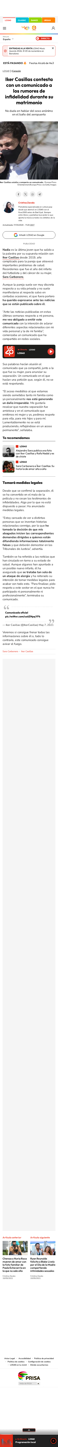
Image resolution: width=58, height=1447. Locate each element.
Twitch (41, 1290)
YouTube (22, 1290)
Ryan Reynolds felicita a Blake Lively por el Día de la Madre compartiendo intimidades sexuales (42, 1264)
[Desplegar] (29, 1430)
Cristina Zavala (26, 202)
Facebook (18, 194)
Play (53, 1441)
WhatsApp (32, 194)
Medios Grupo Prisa (29, 1383)
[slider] (29, 1434)
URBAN (47, 20)
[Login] (53, 28)
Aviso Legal (9, 1358)
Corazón (16, 71)
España (6, 39)
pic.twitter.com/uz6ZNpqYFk (22, 616)
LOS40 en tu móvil (18, 1365)
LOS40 (8, 20)
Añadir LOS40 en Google (31, 235)
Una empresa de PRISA (29, 1375)
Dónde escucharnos (39, 1365)
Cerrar (53, 48)
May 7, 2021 (46, 625)
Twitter (25, 194)
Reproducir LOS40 (51, 351)
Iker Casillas (27, 651)
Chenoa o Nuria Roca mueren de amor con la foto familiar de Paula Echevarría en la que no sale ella (15, 1264)
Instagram (9, 1290)
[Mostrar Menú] (4, 28)
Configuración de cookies (39, 1361)
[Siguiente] (53, 63)
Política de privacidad (44, 1358)
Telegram (40, 194)
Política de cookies (16, 1361)
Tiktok (16, 1290)
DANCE (34, 20)
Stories (48, 1290)
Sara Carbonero (10, 651)
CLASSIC (22, 20)
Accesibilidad (25, 1358)
